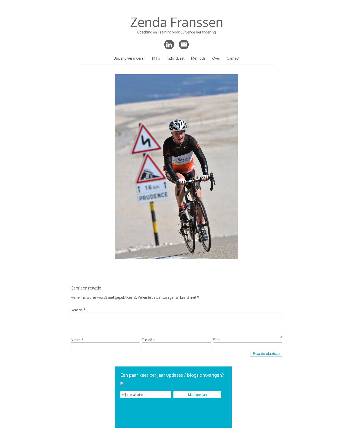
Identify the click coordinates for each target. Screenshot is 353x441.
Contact (233, 58)
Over (216, 58)
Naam (77, 339)
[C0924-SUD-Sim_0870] (176, 261)
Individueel (175, 58)
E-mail (148, 339)
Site (216, 339)
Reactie (78, 310)
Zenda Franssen (176, 21)
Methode (198, 58)
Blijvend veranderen (129, 58)
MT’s (156, 58)
